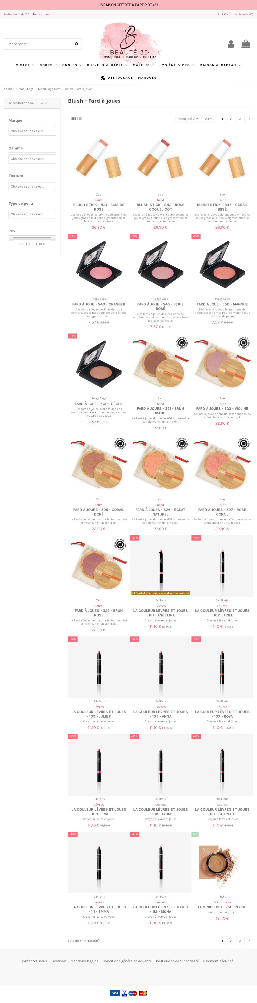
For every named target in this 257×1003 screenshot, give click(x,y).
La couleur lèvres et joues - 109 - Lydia (160, 811)
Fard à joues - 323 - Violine (222, 408)
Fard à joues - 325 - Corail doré (98, 512)
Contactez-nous (34, 961)
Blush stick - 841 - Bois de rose (98, 207)
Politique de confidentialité (177, 961)
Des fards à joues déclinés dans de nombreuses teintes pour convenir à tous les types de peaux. (98, 313)
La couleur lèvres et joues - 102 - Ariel (222, 612)
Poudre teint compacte (222, 912)
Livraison (58, 961)
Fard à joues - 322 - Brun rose (99, 612)
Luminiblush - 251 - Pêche (222, 907)
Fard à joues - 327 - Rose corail (222, 512)
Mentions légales (84, 961)
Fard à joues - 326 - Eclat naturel (160, 512)
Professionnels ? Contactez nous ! (27, 14)
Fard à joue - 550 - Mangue (222, 304)
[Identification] (231, 44)
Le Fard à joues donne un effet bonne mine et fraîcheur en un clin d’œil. (160, 420)
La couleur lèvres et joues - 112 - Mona (160, 909)
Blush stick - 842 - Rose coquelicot (160, 207)
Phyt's (222, 896)
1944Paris (160, 600)
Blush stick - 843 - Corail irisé (222, 207)
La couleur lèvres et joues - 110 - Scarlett (222, 811)
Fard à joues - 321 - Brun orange (160, 410)
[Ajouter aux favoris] (95, 189)
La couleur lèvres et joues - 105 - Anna (160, 714)
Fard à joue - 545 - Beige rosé (160, 306)
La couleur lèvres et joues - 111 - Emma (99, 909)
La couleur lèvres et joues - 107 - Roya (222, 714)
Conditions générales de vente (127, 961)
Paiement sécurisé (218, 961)
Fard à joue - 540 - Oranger (98, 304)
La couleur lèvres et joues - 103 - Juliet (99, 714)
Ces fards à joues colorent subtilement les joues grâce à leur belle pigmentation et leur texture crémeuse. (99, 218)
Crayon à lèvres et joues (160, 620)
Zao (98, 194)
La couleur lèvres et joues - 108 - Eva (99, 811)
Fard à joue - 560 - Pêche (99, 404)
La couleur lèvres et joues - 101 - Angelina (160, 612)
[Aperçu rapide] (102, 189)
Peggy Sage (99, 298)
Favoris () (245, 14)
